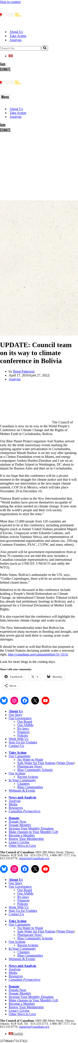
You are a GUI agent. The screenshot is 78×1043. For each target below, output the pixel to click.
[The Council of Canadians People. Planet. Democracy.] (11, 24)
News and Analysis (22, 797)
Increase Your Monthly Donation (31, 828)
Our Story (15, 715)
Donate (14, 818)
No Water (24, 759)
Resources (16, 808)
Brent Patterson (23, 371)
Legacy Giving (19, 842)
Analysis (15, 40)
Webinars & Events (22, 790)
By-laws (23, 728)
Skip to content (10, 2)
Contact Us (16, 746)
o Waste (37, 759)
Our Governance (20, 718)
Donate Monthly (20, 825)
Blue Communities (30, 787)
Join (2, 64)
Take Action (18, 36)
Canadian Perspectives (24, 811)
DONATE (5, 69)
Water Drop (65, 763)
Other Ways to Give (22, 845)
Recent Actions (27, 777)
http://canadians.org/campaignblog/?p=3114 (38, 654)
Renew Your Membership (26, 839)
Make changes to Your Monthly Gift (33, 832)
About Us (16, 32)
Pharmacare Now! (29, 766)
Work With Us (18, 739)
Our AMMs (25, 725)
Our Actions (17, 773)
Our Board (24, 721)
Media (13, 804)
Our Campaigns (19, 756)
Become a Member (22, 835)
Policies (22, 735)
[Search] (44, 48)
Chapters (23, 783)
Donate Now (17, 821)
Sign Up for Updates (23, 742)
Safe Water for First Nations (36, 763)
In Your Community (22, 780)
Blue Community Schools (35, 770)
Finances (23, 732)
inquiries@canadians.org (34, 858)
